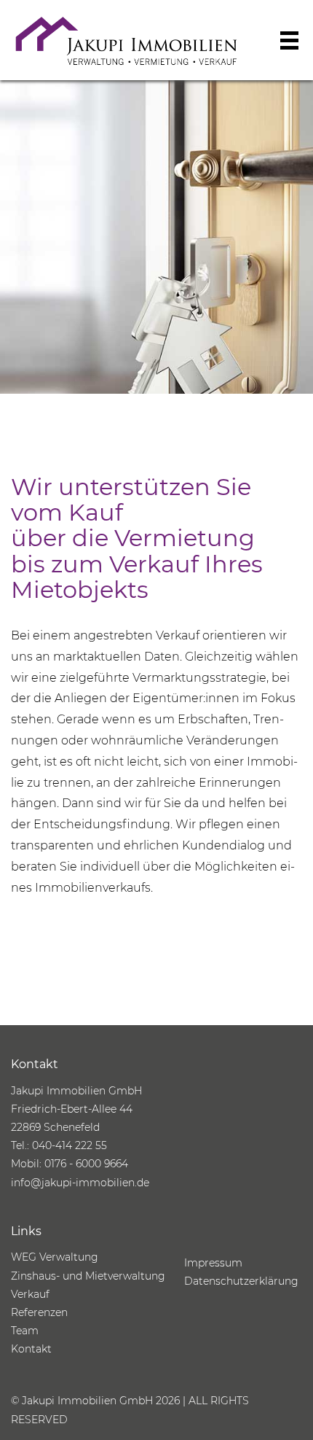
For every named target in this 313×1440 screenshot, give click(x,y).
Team (25, 1330)
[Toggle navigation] (289, 40)
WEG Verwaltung (54, 1257)
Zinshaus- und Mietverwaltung (88, 1276)
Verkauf (30, 1294)
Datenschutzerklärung (241, 1281)
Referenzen (39, 1312)
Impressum (213, 1262)
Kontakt (31, 1348)
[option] (156, 237)
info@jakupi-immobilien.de (80, 1182)
